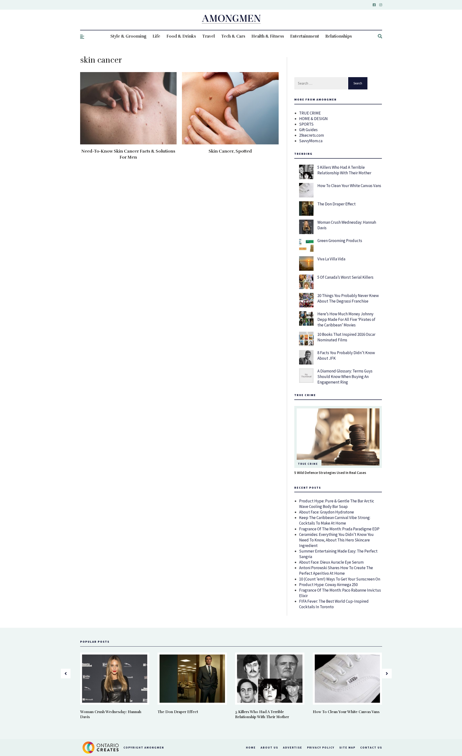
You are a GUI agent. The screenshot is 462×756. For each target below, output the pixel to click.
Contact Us (371, 747)
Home (251, 747)
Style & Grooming (128, 36)
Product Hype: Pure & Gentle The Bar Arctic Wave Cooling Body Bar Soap (336, 503)
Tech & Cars (233, 36)
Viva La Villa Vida (331, 259)
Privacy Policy (320, 747)
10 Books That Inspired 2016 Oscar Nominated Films (346, 337)
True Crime (308, 464)
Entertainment (304, 36)
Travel (208, 36)
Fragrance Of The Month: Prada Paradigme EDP (339, 529)
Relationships (338, 36)
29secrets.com (311, 135)
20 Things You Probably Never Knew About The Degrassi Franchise (348, 298)
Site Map (347, 747)
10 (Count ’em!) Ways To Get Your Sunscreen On (339, 579)
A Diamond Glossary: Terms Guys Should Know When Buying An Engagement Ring (344, 376)
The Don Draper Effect (336, 204)
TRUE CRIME (310, 113)
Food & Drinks (181, 36)
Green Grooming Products (339, 240)
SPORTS (306, 124)
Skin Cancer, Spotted (230, 151)
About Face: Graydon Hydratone (326, 512)
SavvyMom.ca (310, 140)
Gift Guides (308, 129)
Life (156, 36)
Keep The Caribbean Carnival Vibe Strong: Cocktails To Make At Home (334, 520)
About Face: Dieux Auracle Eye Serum (331, 562)
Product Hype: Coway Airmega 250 (328, 584)
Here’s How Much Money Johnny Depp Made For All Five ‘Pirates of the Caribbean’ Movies (346, 319)
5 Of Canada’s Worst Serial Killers (345, 277)
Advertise (292, 747)
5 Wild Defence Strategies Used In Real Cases (330, 472)
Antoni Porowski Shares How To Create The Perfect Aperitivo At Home (336, 570)
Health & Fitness (267, 36)
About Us (269, 747)
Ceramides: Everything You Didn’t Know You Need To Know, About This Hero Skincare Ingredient (336, 540)
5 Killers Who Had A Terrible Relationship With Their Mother (344, 170)
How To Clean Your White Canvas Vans (349, 185)
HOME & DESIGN (313, 118)
